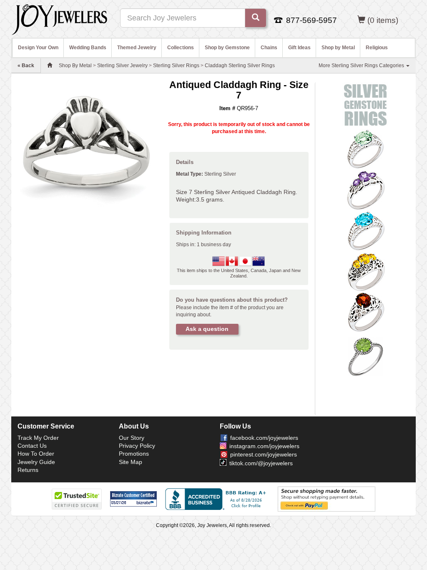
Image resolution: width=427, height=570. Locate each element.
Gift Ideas (299, 47)
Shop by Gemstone (227, 47)
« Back (26, 65)
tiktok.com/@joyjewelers (261, 463)
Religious (377, 47)
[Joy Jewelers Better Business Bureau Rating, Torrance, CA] (217, 499)
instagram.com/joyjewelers (264, 446)
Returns (28, 470)
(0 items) (382, 20)
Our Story (131, 437)
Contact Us (32, 445)
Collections (180, 47)
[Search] (255, 18)
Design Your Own (38, 47)
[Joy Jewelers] (59, 18)
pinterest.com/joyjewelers (263, 454)
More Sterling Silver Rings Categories (362, 65)
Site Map (130, 462)
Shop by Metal (338, 47)
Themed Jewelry (136, 47)
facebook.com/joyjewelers (264, 437)
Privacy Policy (137, 445)
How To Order (36, 453)
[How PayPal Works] (326, 499)
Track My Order (38, 437)
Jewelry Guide (36, 462)
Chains (269, 47)
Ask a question (207, 328)
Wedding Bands (87, 47)
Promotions (134, 453)
